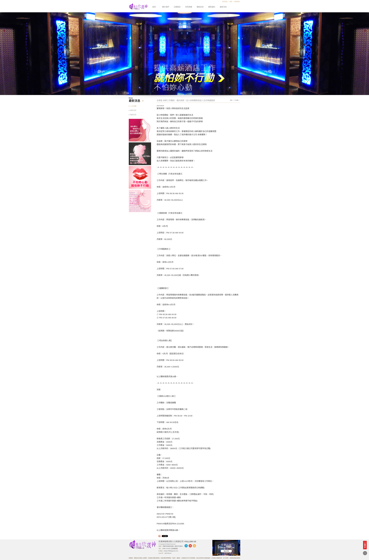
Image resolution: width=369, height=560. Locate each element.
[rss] (194, 545)
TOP (365, 553)
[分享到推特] (190, 545)
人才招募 (133, 106)
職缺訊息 (200, 7)
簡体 (231, 1)
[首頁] (138, 6)
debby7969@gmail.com (171, 551)
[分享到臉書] (186, 545)
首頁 (154, 7)
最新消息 (223, 7)
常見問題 (188, 7)
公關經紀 (177, 7)
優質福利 (211, 7)
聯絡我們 (237, 1)
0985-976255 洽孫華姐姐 (170, 548)
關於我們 (165, 7)
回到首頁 (224, 1)
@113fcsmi (168, 553)
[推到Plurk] (159, 536)
